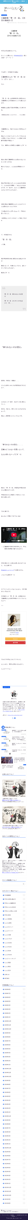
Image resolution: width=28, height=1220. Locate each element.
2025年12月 (14, 1021)
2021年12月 (14, 1187)
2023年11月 (14, 1116)
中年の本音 (14, 915)
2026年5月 (14, 1001)
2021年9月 (14, 1199)
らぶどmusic (4, 15)
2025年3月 (14, 1056)
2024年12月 (14, 1068)
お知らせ (14, 974)
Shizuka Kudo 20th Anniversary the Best (14, 629)
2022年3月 (14, 1175)
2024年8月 (14, 1084)
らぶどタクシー (14, 927)
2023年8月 (14, 1124)
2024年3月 (14, 1104)
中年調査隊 (14, 895)
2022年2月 (14, 1179)
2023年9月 (14, 1120)
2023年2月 (14, 1140)
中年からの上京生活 (14, 907)
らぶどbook (14, 950)
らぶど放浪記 (14, 919)
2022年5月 (14, 1167)
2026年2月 (14, 1013)
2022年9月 (14, 1151)
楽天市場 (15, 642)
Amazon (15, 639)
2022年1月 (14, 1183)
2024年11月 (14, 1072)
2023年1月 (14, 1143)
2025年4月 (14, 1052)
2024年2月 (14, 1108)
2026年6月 (14, 997)
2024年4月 (14, 1100)
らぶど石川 (14, 970)
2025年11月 (14, 1025)
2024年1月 (14, 1112)
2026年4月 (14, 1005)
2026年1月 (14, 1017)
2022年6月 (14, 1163)
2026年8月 (14, 989)
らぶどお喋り (14, 923)
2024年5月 (14, 1096)
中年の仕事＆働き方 (14, 899)
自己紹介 (14, 978)
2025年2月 (14, 1060)
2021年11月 (14, 1191)
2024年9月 (14, 1080)
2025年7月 (14, 1041)
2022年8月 (14, 1155)
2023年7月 (14, 1128)
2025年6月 (14, 1044)
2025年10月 (14, 1029)
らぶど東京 (14, 966)
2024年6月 (14, 1092)
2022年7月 (14, 1159)
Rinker (17, 632)
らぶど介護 (14, 934)
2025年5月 (14, 1048)
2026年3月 (14, 1009)
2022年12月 (14, 1147)
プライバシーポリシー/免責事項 (8, 1215)
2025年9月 (14, 1033)
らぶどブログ (14, 938)
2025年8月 (14, 1037)
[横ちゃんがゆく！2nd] (14, 11)
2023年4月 (14, 1132)
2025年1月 (14, 1064)
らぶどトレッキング (14, 958)
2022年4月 (14, 1171)
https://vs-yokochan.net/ (15, 715)
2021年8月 (14, 1203)
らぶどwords (14, 942)
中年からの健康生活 (14, 903)
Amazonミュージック (7, 570)
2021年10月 (14, 1195)
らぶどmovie (14, 954)
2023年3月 (14, 1136)
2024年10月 (14, 1076)
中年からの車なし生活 (14, 911)
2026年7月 (14, 993)
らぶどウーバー (14, 930)
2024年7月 (14, 1088)
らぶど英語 (14, 962)
